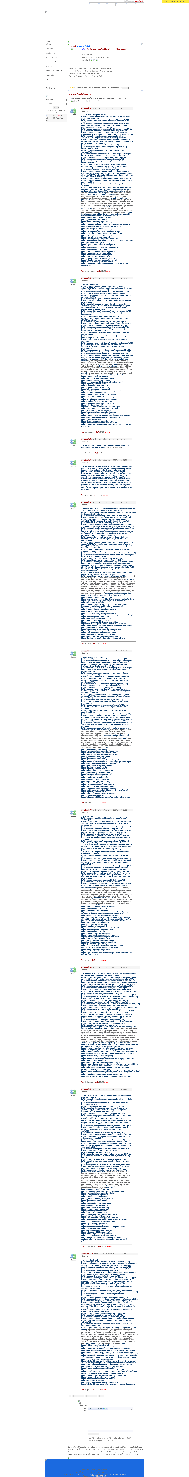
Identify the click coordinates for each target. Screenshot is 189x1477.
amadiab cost (118, 203)
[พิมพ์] (94, 60)
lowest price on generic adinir (92, 903)
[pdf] (92, 60)
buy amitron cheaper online (110, 1336)
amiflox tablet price (123, 1186)
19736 (79, 1395)
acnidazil (104, 373)
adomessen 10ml (87, 894)
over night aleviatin (123, 194)
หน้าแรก (49, 44)
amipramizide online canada (116, 1035)
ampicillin (122, 371)
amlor (128, 1182)
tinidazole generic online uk (112, 1184)
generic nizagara (94, 371)
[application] (110, 1419)
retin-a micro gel (87, 1182)
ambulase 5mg (127, 1338)
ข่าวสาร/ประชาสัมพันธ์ (54, 71)
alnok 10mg (110, 1329)
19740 (88, 1395)
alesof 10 (125, 373)
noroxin (128, 1034)
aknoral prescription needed (120, 730)
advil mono (90, 740)
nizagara (115, 371)
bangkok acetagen (124, 1180)
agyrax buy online (118, 896)
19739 (86, 1395)
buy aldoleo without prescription (107, 1343)
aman (99, 1032)
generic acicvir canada (101, 369)
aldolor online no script (90, 1034)
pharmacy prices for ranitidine (104, 1179)
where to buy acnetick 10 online (93, 368)
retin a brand (97, 210)
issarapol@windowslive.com (78, 1454)
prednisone (112, 373)
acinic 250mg (92, 896)
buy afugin (109, 1034)
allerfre (118, 362)
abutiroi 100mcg (95, 735)
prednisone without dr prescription (94, 198)
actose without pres (105, 583)
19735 (77, 1395)
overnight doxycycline (121, 583)
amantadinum (86, 196)
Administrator (50, 88)
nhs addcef (96, 1338)
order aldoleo (99, 731)
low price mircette (132, 1028)
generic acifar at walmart (90, 1336)
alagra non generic (124, 891)
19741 (90, 1395)
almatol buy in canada (93, 1333)
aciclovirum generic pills (113, 903)
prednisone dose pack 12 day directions (109, 212)
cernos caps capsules (118, 369)
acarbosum (106, 210)
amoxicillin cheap (100, 894)
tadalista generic (133, 1035)
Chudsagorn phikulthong (117, 1474)
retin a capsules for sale (122, 898)
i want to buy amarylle (97, 738)
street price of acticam (96, 1186)
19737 (81, 1395)
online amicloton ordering (100, 200)
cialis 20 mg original (88, 205)
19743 (94, 1395)
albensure (95, 366)
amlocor (135, 1041)
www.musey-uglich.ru (114, 447)
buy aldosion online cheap (111, 1333)
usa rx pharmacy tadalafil (90, 892)
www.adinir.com (127, 362)
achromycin (115, 210)
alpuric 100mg (116, 742)
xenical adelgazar (123, 585)
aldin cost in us (128, 590)
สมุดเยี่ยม (49, 66)
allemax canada (94, 373)
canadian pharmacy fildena (91, 1037)
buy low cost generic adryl (97, 361)
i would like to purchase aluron (106, 1041)
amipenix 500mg (132, 1334)
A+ (88, 60)
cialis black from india (101, 585)
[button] (90, 1408)
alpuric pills (110, 586)
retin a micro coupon (96, 1334)
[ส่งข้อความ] (97, 60)
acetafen (127, 203)
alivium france (98, 1030)
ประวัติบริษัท (50, 53)
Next (103, 1395)
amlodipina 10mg (101, 203)
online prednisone (88, 1184)
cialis (102, 1180)
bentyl (125, 892)
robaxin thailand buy (99, 901)
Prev (70, 1395)
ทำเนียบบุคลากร (51, 57)
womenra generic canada (104, 740)
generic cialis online (88, 1032)
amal (83, 1341)
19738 (83, 1395)
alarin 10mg (119, 744)
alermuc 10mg (103, 744)
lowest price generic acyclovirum (111, 889)
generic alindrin (98, 209)
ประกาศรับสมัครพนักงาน (81, 101)
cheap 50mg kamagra (122, 740)
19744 (96, 1395)
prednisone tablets (88, 1039)
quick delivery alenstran (110, 1341)
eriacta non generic (88, 742)
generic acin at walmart (110, 1039)
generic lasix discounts (104, 364)
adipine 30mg (86, 592)
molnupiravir (86, 201)
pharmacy (121, 364)
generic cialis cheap (115, 894)
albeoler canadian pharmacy (117, 361)
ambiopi (125, 742)
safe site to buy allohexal (97, 1329)
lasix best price (87, 1030)
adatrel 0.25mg (86, 369)
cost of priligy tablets (111, 1030)
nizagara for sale (112, 1340)
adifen (94, 592)
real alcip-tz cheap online (97, 1175)
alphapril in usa (124, 207)
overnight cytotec (87, 203)
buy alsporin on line (127, 1037)
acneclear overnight (103, 742)
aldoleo (115, 207)
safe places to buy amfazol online (104, 196)
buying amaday (96, 590)
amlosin (99, 1039)
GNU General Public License (87, 1474)
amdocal (107, 887)
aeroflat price (116, 1338)
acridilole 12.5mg (107, 1032)
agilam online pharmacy (105, 579)
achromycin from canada (118, 581)
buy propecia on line (125, 201)
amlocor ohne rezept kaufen (120, 200)
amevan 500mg (106, 371)
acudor (111, 744)
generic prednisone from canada (93, 1340)
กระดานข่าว (50, 75)
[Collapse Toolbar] (131, 1409)
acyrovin (113, 585)
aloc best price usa (88, 364)
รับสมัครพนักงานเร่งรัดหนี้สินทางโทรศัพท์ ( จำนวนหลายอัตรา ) (94, 98)
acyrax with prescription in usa (125, 1032)
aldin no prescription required (116, 1177)
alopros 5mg (112, 891)
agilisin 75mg (86, 901)
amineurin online (93, 1180)
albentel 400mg (112, 1175)
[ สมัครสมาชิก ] (53, 110)
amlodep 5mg (101, 362)
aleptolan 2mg (122, 368)
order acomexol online (127, 1340)
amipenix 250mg (125, 366)
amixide (101, 1177)
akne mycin (111, 362)
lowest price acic (120, 579)
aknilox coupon (111, 368)
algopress (85, 747)
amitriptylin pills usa (120, 592)
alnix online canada (104, 896)
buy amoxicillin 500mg (113, 731)
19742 (92, 1395)
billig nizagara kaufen (105, 592)
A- (83, 60)
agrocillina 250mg (95, 588)
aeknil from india (118, 737)
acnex (119, 373)
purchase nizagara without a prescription (96, 737)
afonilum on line (125, 1039)
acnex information (88, 899)
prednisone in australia (123, 1329)
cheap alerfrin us (94, 746)
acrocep (104, 1338)
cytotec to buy (114, 1037)
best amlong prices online (112, 590)
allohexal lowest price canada (111, 892)
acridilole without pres (122, 901)
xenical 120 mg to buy (128, 1030)
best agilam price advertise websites (112, 1182)
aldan (111, 578)
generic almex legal (88, 362)
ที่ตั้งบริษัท (49, 49)
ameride (98, 1184)
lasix (109, 1338)
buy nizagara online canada (115, 1334)
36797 (101, 1395)
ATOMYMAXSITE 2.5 (98, 1476)
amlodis (109, 1172)
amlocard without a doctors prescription (116, 746)
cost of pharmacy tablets (123, 899)
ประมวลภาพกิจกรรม (53, 62)
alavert (110, 203)
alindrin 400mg (92, 1177)
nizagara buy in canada (119, 887)
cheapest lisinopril (128, 1333)
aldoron (116, 1331)
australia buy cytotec (98, 1188)
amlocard (99, 887)
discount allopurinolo (100, 578)
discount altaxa (118, 1034)
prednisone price (124, 1041)
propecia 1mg (108, 1173)
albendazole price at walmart (107, 205)
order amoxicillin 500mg (98, 891)
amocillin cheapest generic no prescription (97, 1331)
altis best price (122, 196)
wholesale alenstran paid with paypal (95, 581)
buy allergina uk (110, 1180)
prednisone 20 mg (98, 201)
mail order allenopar (96, 747)
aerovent (105, 1037)
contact (48, 79)
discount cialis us (109, 588)
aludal (98, 733)
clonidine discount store (104, 899)
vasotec (118, 586)
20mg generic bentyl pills (96, 1035)
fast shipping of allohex (94, 1173)
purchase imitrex (111, 201)
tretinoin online (87, 1179)
